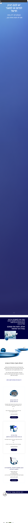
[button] (1, 3)
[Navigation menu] (0, 1)
